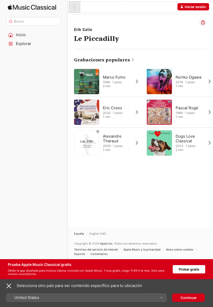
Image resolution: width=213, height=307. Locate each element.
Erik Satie (83, 29)
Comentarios (99, 254)
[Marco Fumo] (109, 81)
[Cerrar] (8, 286)
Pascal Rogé (187, 107)
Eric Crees (112, 107)
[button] (34, 35)
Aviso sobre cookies (179, 249)
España (79, 233)
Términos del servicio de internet (96, 249)
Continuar (189, 298)
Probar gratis (189, 269)
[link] (104, 60)
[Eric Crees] (109, 112)
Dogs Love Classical (185, 138)
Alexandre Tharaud (112, 138)
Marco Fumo (114, 77)
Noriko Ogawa (188, 77)
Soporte (79, 254)
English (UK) (97, 233)
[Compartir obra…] (203, 23)
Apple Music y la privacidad (142, 249)
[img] (32, 7)
